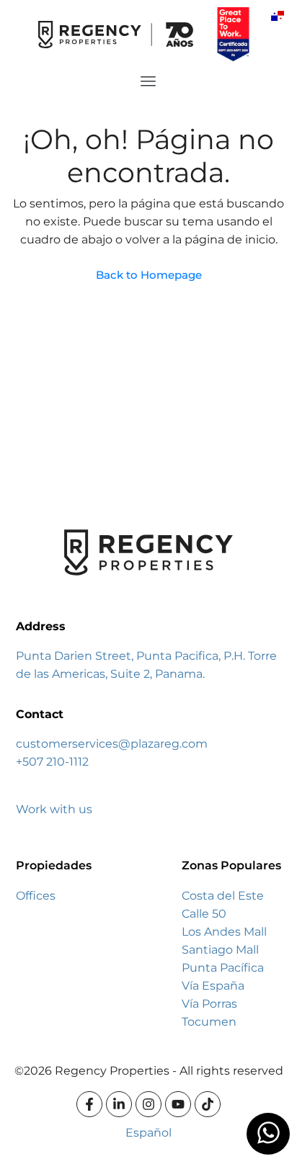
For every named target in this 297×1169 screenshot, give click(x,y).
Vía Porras (209, 1004)
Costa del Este (223, 895)
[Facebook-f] (89, 1104)
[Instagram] (148, 1104)
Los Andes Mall (224, 932)
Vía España (213, 986)
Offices (36, 895)
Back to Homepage (149, 275)
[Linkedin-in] (119, 1104)
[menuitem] (277, 15)
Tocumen (209, 1022)
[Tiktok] (208, 1104)
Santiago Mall (220, 950)
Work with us (54, 809)
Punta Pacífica (223, 968)
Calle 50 (204, 914)
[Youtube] (178, 1104)
